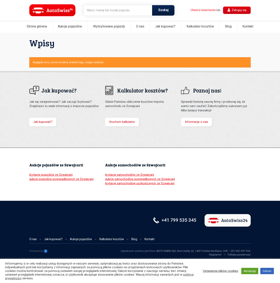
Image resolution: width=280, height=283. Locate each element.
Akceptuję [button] (250, 271)
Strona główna (37, 26)
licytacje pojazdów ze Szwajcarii (51, 175)
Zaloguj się (238, 10)
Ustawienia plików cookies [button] (220, 271)
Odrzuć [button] (267, 271)
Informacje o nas (196, 122)
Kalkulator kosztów (200, 26)
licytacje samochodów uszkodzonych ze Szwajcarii (139, 183)
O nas (140, 26)
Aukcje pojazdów (70, 26)
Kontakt (247, 26)
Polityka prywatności (239, 254)
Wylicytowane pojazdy (109, 26)
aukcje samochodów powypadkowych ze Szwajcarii (140, 179)
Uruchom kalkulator (122, 122)
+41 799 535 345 (179, 220)
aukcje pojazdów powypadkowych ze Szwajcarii (61, 179)
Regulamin (215, 254)
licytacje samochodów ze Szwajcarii (129, 175)
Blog (228, 26)
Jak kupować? (165, 26)
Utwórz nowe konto (203, 10)
